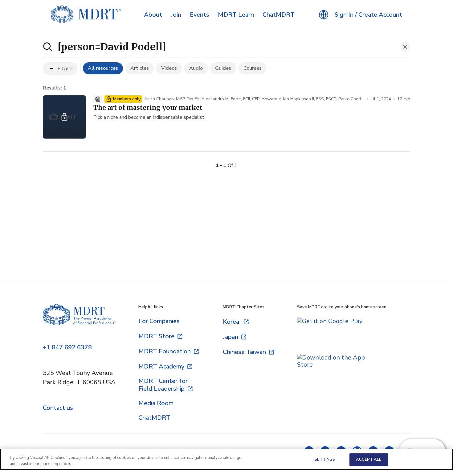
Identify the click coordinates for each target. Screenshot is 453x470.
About (153, 15)
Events (199, 15)
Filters (65, 68)
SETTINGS (325, 459)
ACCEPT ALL (368, 459)
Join (176, 15)
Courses (252, 68)
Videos (169, 68)
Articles (139, 68)
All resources (103, 68)
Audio (196, 68)
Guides (223, 68)
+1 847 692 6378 (67, 347)
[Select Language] (323, 15)
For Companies (159, 321)
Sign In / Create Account (368, 15)
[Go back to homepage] (86, 14)
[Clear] (405, 47)
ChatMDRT (279, 15)
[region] (226, 459)
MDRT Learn (236, 15)
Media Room (155, 403)
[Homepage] (79, 320)
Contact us (58, 408)
